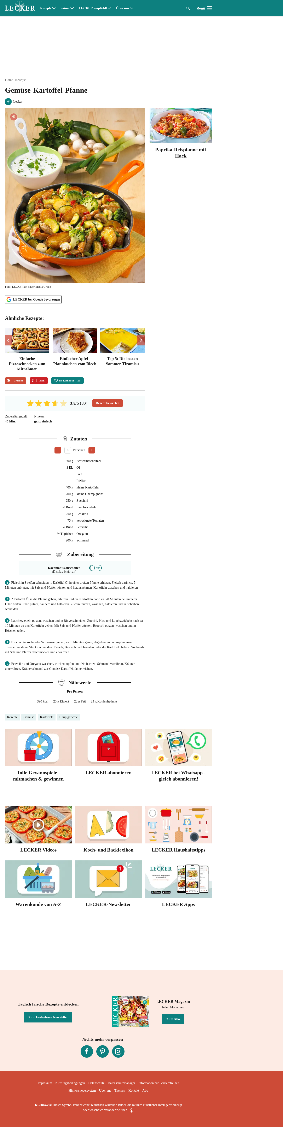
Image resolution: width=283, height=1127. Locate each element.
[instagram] (118, 1051)
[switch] (95, 568)
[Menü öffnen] (209, 8)
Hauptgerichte (68, 717)
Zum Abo (173, 1019)
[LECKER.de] (20, 8)
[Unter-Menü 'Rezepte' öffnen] (54, 8)
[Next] (141, 340)
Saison (65, 8)
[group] (75, 350)
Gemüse (28, 717)
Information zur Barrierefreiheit (158, 1083)
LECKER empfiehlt (93, 8)
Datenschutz (96, 1083)
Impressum (45, 1083)
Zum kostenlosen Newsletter (48, 1017)
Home (9, 80)
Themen (119, 1090)
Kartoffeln (46, 717)
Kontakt (133, 1090)
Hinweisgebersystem (82, 1090)
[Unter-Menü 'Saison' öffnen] (72, 8)
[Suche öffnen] (188, 8)
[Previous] (8, 340)
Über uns (122, 8)
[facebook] (87, 1051)
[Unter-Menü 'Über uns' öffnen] (131, 8)
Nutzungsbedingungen (70, 1083)
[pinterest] (102, 1051)
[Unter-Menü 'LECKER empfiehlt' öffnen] (109, 8)
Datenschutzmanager (121, 1083)
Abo (145, 1090)
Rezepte (45, 8)
